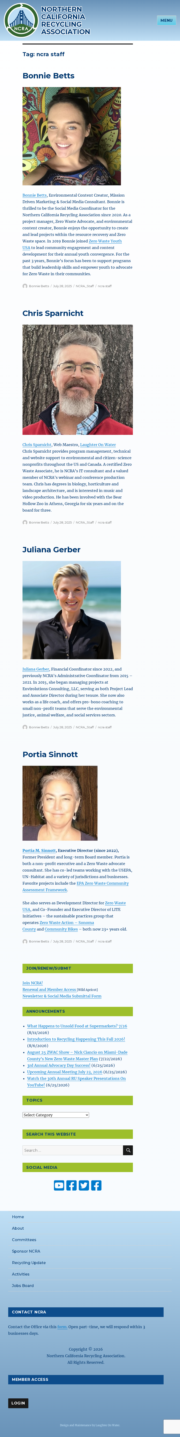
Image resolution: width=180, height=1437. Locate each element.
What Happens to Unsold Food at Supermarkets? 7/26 (77, 1026)
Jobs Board (23, 1285)
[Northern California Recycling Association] (21, 20)
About (18, 1228)
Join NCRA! (32, 983)
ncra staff (105, 286)
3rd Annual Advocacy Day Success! (58, 1065)
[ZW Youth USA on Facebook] (96, 1185)
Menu (167, 20)
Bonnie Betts (48, 75)
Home (18, 1217)
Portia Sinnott (50, 754)
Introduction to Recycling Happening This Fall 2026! (76, 1039)
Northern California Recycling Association (65, 20)
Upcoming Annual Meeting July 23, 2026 (64, 1072)
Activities (21, 1274)
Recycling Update (29, 1263)
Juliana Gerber (51, 549)
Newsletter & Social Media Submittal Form (61, 996)
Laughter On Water (98, 444)
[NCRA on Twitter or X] (84, 1185)
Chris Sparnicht (52, 313)
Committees (24, 1240)
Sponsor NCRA (26, 1251)
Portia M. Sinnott (39, 850)
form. (62, 1326)
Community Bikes (61, 929)
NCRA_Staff (85, 286)
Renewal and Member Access (49, 989)
